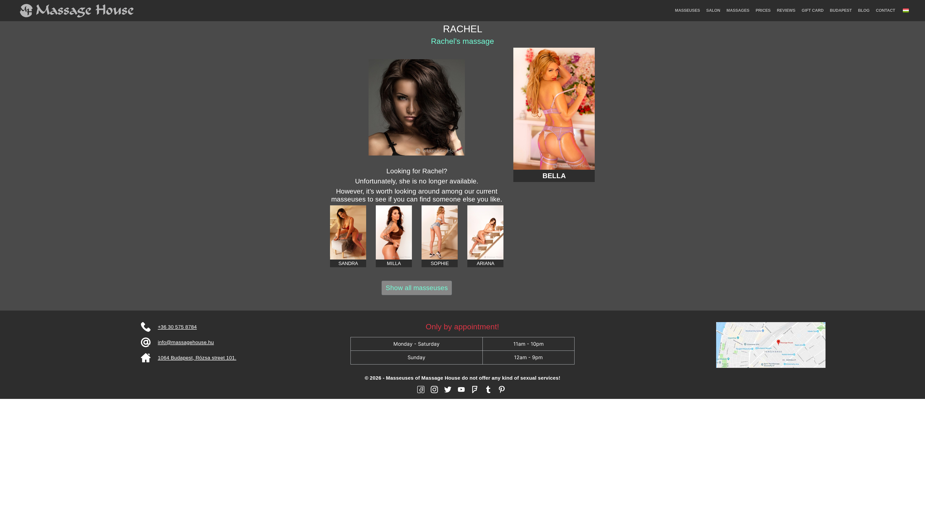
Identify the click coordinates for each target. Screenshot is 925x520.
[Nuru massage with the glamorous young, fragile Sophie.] (440, 232)
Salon (713, 10)
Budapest (841, 10)
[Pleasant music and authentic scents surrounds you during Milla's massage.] (394, 232)
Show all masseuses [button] (417, 288)
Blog (864, 10)
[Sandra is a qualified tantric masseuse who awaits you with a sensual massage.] (348, 232)
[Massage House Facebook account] (420, 389)
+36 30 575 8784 (177, 327)
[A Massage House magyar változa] (905, 10)
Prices (763, 10)
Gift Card (813, 10)
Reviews (786, 10)
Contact (885, 10)
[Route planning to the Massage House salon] (771, 344)
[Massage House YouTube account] (461, 389)
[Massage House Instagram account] (434, 389)
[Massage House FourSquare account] (474, 389)
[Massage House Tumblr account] (488, 389)
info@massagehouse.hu (186, 342)
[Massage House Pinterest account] (501, 389)
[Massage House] (77, 10)
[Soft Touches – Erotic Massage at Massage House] (485, 232)
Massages (738, 10)
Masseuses (687, 10)
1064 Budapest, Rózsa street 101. (197, 357)
